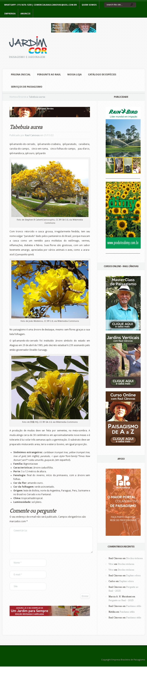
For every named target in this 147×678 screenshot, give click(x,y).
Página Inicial (21, 74)
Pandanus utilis (133, 606)
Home (13, 97)
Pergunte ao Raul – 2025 (121, 600)
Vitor (111, 564)
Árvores (22, 97)
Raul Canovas (32, 135)
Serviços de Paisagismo (26, 86)
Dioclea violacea (134, 558)
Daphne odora (133, 575)
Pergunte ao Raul (49, 74)
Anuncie (25, 13)
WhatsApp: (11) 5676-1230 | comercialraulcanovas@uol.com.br (40, 5)
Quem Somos (89, 5)
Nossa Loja (74, 74)
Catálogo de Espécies (102, 74)
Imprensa (10, 13)
